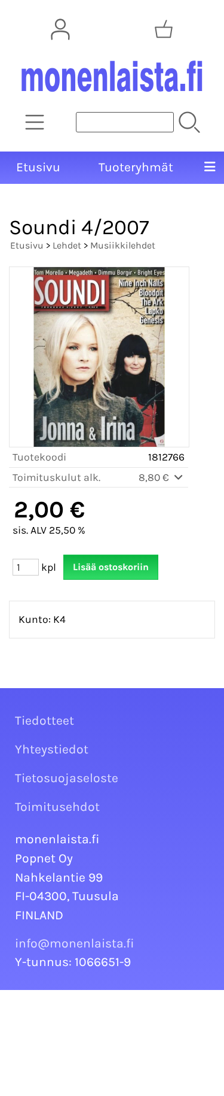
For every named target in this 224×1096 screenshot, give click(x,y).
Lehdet (67, 245)
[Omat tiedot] (60, 29)
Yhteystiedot (51, 749)
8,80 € (155, 477)
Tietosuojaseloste (66, 778)
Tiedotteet (44, 720)
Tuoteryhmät (136, 167)
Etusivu (38, 167)
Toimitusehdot (57, 807)
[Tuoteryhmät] (34, 122)
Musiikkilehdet (122, 245)
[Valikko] (209, 168)
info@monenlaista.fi (74, 943)
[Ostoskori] (163, 29)
